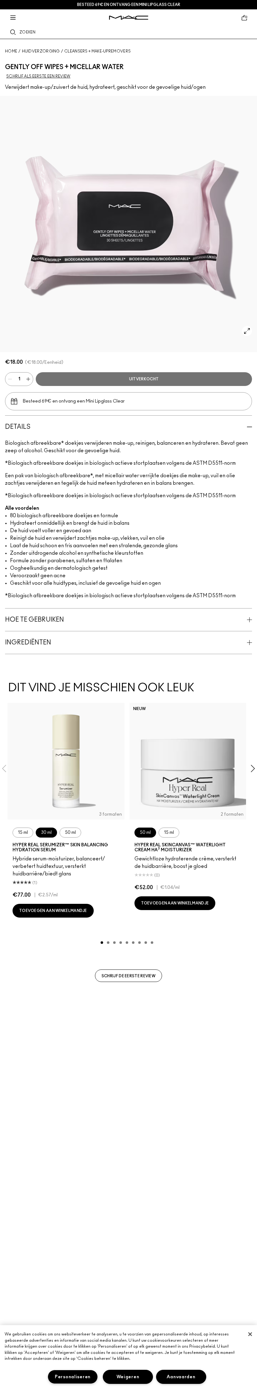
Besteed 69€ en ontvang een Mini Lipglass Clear (128, 5)
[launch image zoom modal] (247, 331)
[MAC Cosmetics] (129, 18)
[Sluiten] (250, 1334)
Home (11, 51)
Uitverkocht (144, 379)
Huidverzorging (41, 51)
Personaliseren (73, 1376)
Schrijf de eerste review (128, 976)
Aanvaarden (181, 1376)
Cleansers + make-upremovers (97, 51)
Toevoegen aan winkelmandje (53, 911)
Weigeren (128, 1376)
